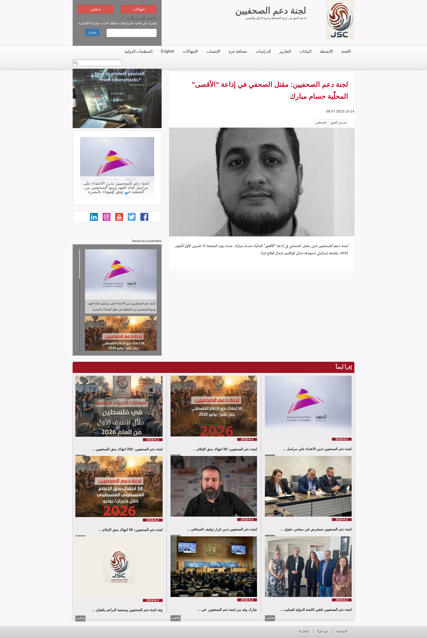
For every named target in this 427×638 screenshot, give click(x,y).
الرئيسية (342, 631)
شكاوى (95, 9)
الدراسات (263, 51)
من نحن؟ (322, 631)
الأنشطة (326, 51)
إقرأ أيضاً (344, 367)
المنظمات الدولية (138, 51)
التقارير (285, 51)
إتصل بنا (303, 631)
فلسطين (321, 122)
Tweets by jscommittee (146, 241)
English (167, 51)
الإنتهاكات (190, 51)
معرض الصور (338, 122)
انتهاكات (139, 9)
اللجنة (346, 51)
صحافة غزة (238, 51)
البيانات (305, 51)
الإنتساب (213, 51)
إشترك (92, 32)
